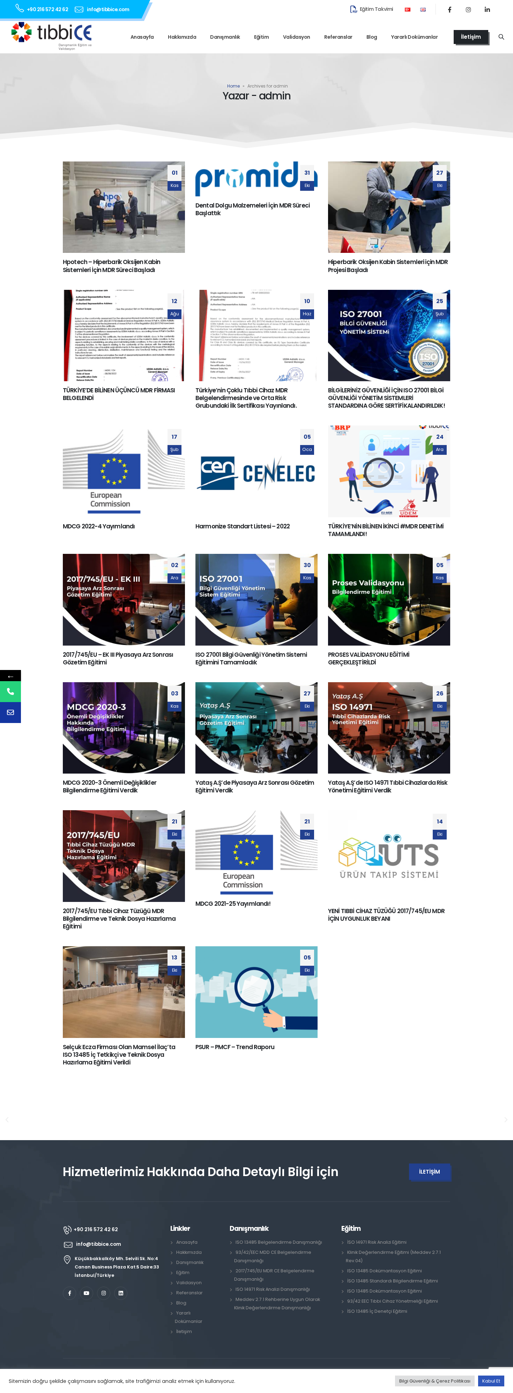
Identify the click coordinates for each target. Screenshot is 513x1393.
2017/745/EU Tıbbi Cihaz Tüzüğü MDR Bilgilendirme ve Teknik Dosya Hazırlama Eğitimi (119, 919)
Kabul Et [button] (491, 1381)
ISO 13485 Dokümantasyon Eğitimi (384, 1271)
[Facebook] (449, 9)
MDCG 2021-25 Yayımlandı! (233, 903)
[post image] (124, 207)
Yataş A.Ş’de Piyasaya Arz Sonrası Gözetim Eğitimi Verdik (254, 786)
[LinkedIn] (487, 9)
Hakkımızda (182, 36)
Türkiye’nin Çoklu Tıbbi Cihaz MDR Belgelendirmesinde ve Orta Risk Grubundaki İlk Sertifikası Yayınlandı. (246, 398)
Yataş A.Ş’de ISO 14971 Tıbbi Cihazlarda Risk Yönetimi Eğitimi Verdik (388, 786)
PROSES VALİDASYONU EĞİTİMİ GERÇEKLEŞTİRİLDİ (368, 658)
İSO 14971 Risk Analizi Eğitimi (377, 1242)
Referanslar (338, 36)
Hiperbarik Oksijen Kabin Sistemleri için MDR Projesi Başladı (388, 266)
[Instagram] (468, 9)
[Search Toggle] (501, 37)
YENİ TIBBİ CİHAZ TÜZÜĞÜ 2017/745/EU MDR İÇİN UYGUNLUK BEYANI (386, 915)
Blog (371, 36)
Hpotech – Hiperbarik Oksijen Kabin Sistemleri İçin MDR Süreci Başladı (111, 266)
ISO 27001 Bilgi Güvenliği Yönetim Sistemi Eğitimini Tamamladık (251, 658)
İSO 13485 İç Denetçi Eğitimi (377, 1311)
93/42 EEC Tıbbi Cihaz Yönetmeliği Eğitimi (392, 1301)
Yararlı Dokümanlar (414, 36)
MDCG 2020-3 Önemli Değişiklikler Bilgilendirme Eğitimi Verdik (109, 786)
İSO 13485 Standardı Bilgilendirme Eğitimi (392, 1281)
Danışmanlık (225, 36)
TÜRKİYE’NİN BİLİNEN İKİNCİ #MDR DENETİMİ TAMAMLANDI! (386, 530)
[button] (6, 1119)
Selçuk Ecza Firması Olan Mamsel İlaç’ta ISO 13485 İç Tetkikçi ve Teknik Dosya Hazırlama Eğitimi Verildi (119, 1055)
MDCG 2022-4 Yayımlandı (99, 526)
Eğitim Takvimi (376, 9)
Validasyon (296, 36)
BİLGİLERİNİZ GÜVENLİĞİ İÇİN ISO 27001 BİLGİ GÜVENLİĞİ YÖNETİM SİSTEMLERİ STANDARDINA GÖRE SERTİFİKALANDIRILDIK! (386, 398)
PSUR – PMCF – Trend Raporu (234, 1047)
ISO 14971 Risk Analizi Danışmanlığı (273, 1289)
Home (233, 86)
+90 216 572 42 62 (47, 9)
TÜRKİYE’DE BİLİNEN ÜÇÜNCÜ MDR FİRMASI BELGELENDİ (119, 394)
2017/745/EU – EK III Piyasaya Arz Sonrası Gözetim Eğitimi (118, 658)
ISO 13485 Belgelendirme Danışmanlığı (279, 1242)
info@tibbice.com (108, 9)
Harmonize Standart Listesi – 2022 (242, 526)
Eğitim (261, 36)
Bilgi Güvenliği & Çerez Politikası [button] (434, 1381)
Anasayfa (142, 36)
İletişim (184, 1331)
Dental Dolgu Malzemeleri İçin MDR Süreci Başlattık (252, 209)
